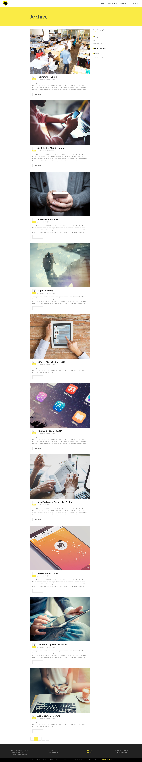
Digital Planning (45, 290)
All (93, 40)
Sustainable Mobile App (49, 219)
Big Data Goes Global (48, 573)
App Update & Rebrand (48, 716)
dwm (41, 79)
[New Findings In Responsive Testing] (60, 476)
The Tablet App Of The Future (52, 644)
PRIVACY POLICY (108, 759)
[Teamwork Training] (60, 51)
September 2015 (97, 57)
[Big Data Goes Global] (60, 547)
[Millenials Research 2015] (60, 405)
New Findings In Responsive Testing (55, 502)
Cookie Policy (88, 752)
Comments (52, 79)
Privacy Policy (88, 750)
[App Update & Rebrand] (60, 690)
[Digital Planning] (60, 265)
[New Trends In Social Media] (60, 336)
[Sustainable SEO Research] (60, 122)
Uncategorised (96, 43)
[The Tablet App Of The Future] (60, 619)
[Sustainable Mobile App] (60, 193)
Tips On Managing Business (100, 30)
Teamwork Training (47, 77)
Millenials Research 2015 (49, 431)
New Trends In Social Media (51, 362)
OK (103, 759)
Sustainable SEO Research (50, 148)
